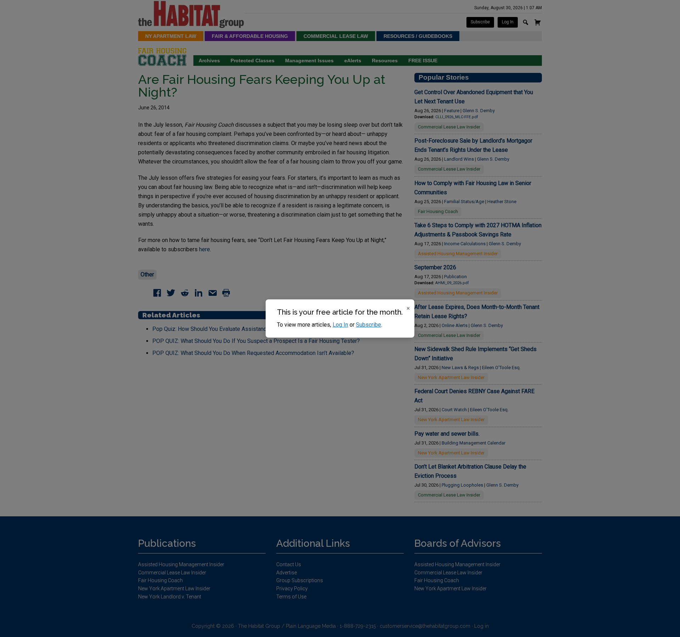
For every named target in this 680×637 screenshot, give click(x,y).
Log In (340, 324)
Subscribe (368, 324)
